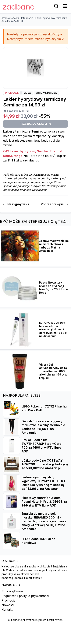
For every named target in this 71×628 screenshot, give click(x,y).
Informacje (27, 18)
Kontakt (7, 609)
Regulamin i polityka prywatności (25, 596)
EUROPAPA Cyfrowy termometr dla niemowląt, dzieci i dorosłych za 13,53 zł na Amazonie (53, 329)
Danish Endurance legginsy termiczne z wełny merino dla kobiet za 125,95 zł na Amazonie (43, 427)
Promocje (8, 600)
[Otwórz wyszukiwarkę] (56, 6)
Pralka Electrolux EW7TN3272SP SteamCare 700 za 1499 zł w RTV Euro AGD (42, 445)
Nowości (8, 605)
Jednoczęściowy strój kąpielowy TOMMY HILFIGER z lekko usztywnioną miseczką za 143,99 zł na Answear (44, 483)
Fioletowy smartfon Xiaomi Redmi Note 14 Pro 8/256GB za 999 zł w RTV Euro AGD (44, 501)
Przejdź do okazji (33, 123)
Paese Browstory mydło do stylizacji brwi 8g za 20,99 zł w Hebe (53, 287)
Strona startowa (10, 18)
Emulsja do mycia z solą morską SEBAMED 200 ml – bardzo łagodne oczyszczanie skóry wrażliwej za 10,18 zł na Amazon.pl (44, 521)
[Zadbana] (18, 7)
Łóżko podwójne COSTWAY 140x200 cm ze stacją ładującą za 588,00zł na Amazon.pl (45, 464)
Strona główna (12, 591)
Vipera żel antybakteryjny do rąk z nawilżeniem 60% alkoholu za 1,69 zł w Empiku (53, 371)
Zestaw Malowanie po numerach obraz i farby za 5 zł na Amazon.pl (54, 245)
